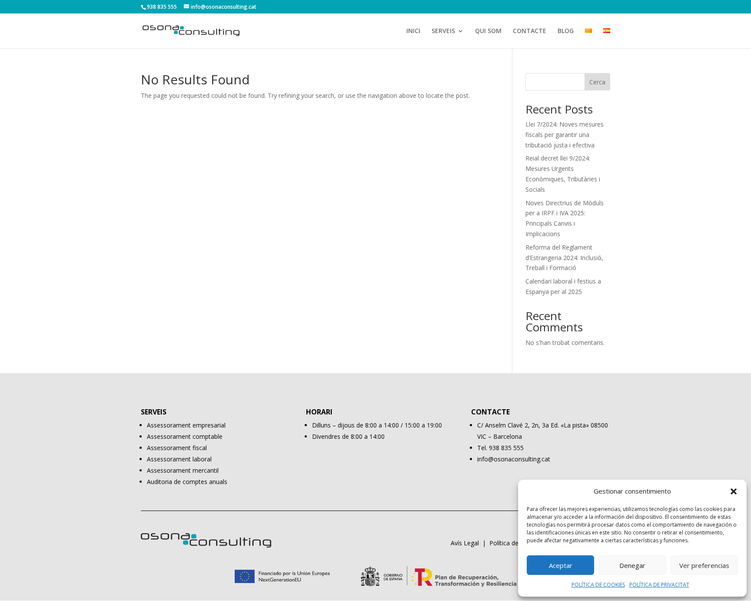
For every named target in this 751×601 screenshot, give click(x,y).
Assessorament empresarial (186, 425)
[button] (733, 491)
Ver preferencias (704, 565)
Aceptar (560, 565)
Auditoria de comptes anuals (187, 481)
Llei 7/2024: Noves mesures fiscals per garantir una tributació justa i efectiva (564, 134)
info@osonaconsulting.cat (513, 459)
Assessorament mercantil (183, 470)
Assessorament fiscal (177, 448)
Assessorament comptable (185, 436)
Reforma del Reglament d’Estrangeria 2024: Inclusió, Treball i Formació (564, 257)
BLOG (566, 31)
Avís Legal (465, 543)
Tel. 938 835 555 (500, 448)
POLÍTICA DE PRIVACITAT (659, 584)
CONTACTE (529, 31)
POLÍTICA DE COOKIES (598, 584)
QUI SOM (488, 31)
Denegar (632, 565)
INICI (413, 31)
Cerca (597, 82)
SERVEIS (443, 31)
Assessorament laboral (179, 459)
